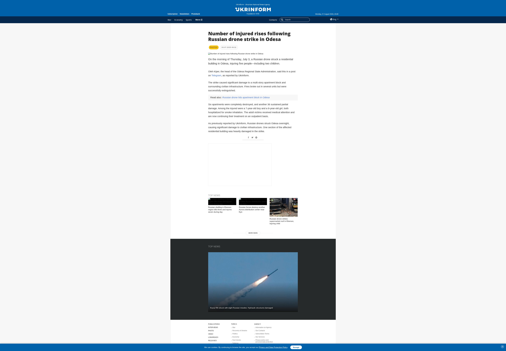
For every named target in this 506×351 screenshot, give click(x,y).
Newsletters (184, 14)
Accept (296, 347)
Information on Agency (263, 327)
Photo (211, 331)
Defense (235, 343)
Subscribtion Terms (262, 334)
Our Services (260, 337)
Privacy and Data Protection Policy (273, 347)
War (169, 20)
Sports (189, 20)
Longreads (213, 337)
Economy (178, 20)
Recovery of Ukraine (239, 331)
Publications (214, 324)
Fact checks (236, 340)
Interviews (213, 327)
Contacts (273, 20)
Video (210, 334)
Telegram (216, 75)
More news (253, 233)
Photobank (195, 14)
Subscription (173, 14)
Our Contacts (260, 331)
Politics (235, 334)
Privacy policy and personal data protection (264, 341)
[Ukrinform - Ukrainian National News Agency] (253, 9)
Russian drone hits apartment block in (246, 97)
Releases (212, 341)
